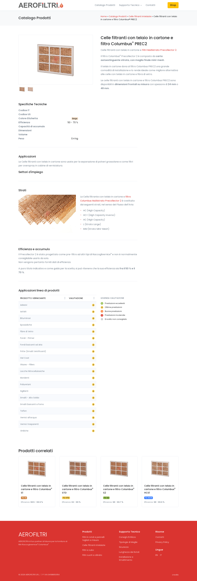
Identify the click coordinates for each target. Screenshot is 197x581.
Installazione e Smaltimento (126, 558)
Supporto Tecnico (129, 5)
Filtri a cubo (88, 550)
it (161, 555)
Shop (173, 5)
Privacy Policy (162, 542)
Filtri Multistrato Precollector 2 (159, 50)
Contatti (150, 5)
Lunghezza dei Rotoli (129, 552)
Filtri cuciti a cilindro (92, 555)
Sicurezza (123, 547)
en (156, 555)
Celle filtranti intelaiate (140, 16)
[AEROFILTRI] (40, 5)
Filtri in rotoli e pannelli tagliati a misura (93, 539)
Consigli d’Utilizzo (127, 537)
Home (104, 16)
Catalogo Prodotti (105, 5)
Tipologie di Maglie (128, 542)
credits (175, 575)
